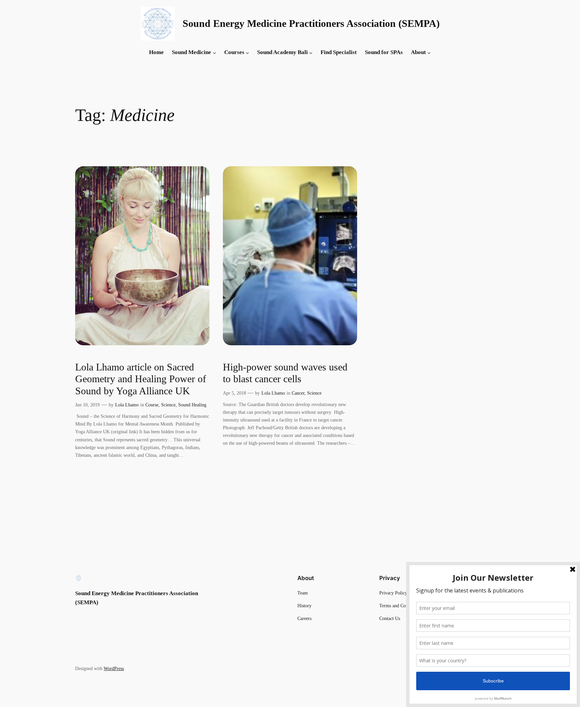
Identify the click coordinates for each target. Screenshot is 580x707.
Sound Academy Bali (282, 52)
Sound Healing (192, 404)
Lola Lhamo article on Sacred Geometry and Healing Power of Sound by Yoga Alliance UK (140, 379)
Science (168, 404)
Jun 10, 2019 (87, 404)
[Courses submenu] (247, 52)
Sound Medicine (191, 52)
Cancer (298, 393)
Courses (234, 52)
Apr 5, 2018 (234, 393)
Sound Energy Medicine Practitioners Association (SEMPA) (311, 23)
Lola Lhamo (127, 404)
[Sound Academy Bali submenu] (310, 52)
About (418, 52)
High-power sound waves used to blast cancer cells (285, 373)
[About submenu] (429, 52)
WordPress (114, 668)
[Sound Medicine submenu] (214, 52)
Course (151, 404)
